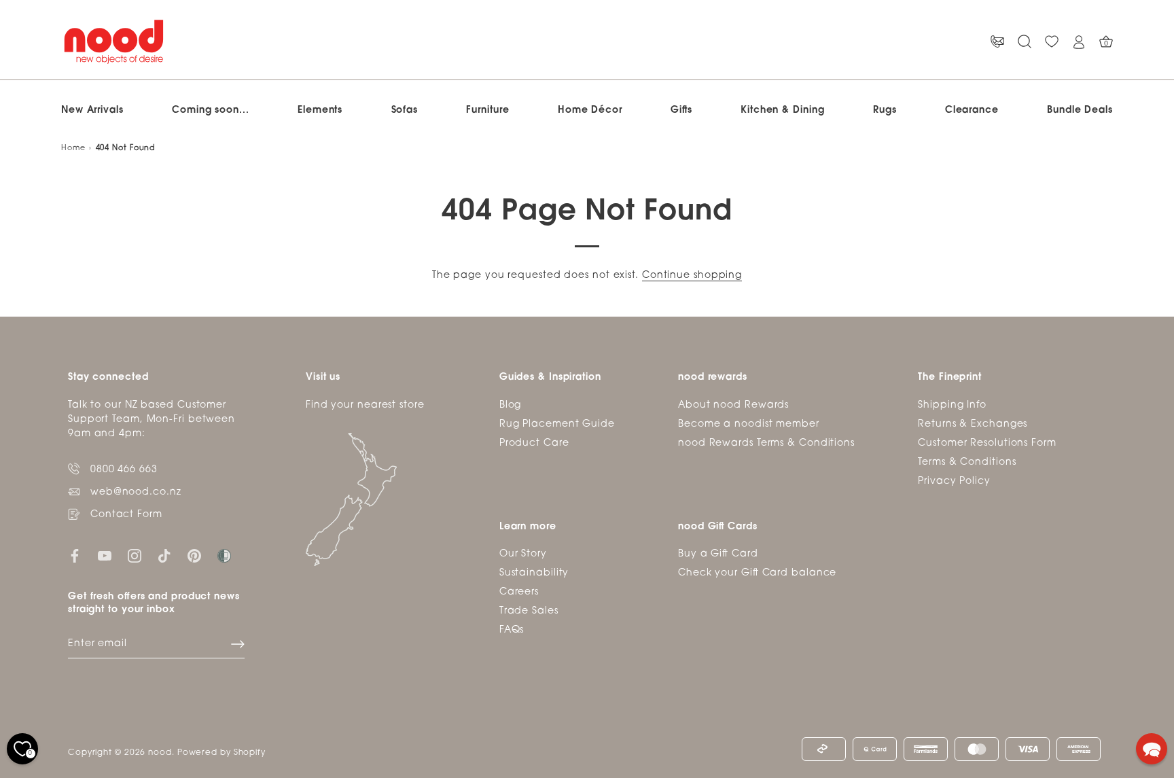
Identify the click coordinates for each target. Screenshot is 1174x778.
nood (160, 753)
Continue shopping (692, 275)
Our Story (523, 554)
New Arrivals (92, 110)
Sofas (405, 110)
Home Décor (590, 110)
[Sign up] (238, 644)
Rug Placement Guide (557, 424)
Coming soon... (210, 110)
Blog (510, 405)
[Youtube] (104, 556)
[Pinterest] (194, 556)
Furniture (487, 110)
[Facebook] (75, 556)
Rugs (885, 110)
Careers (519, 592)
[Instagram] (134, 556)
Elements (320, 110)
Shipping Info (952, 405)
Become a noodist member (748, 424)
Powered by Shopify (221, 753)
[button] (1151, 748)
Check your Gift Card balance (757, 573)
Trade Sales (528, 611)
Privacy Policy (954, 481)
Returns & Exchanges (972, 424)
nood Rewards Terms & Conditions (766, 443)
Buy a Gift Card (718, 554)
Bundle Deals (1080, 110)
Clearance (972, 110)
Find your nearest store (365, 405)
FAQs (511, 630)
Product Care (534, 443)
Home (73, 148)
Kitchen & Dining (782, 110)
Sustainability (534, 573)
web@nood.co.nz (135, 492)
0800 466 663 (124, 470)
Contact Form (126, 515)
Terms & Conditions (967, 462)
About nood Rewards (733, 405)
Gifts (681, 110)
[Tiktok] (164, 556)
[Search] (1024, 42)
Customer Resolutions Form (987, 443)
